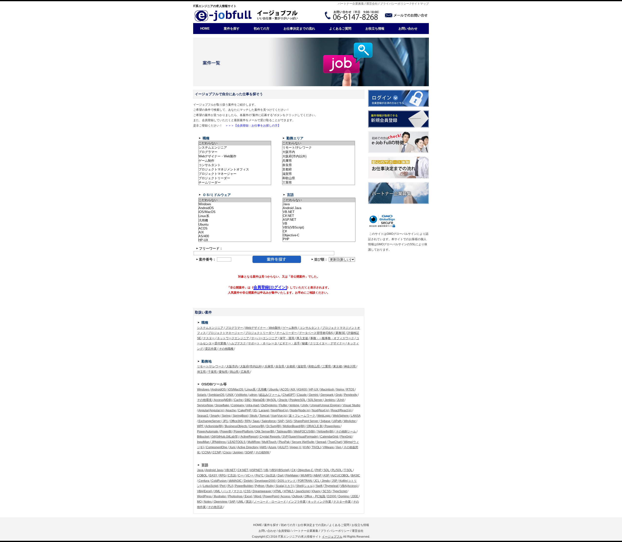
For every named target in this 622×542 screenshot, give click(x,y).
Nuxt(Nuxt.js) (320, 410)
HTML (277, 491)
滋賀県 (302, 366)
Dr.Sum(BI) (274, 426)
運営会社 (372, 3)
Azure (272, 447)
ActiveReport (249, 436)
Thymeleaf (331, 486)
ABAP (317, 475)
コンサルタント (310, 328)
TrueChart (335, 442)
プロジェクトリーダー (259, 333)
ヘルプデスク (237, 343)
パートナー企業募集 (351, 3)
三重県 (326, 366)
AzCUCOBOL (340, 475)
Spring (226, 415)
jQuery (316, 491)
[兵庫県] (318, 161)
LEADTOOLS (236, 442)
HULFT (283, 447)
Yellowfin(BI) (325, 431)
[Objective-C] (319, 235)
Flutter (283, 405)
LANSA (355, 415)
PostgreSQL (297, 400)
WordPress (204, 496)
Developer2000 (265, 481)
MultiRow (254, 442)
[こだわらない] (235, 143)
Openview (220, 501)
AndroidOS (218, 389)
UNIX (230, 395)
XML (217, 491)
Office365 (236, 421)
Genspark (327, 395)
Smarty (215, 415)
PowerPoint (271, 496)
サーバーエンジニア (264, 338)
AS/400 (302, 389)
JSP (334, 481)
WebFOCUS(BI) (304, 431)
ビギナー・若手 (290, 343)
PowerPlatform (243, 431)
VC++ (249, 475)
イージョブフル (332, 536)
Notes (207, 501)
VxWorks (241, 395)
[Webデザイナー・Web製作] (235, 156)
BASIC (355, 475)
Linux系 (250, 389)
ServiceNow (205, 405)
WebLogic (324, 415)
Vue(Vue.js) (278, 415)
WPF (200, 426)
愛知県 (223, 371)
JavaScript (302, 491)
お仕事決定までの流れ (299, 28)
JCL (316, 481)
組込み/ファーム (270, 395)
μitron (253, 395)
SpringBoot (240, 415)
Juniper (238, 452)
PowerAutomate (208, 431)
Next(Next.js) (279, 410)
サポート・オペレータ (262, 343)
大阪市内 (232, 366)
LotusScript (210, 486)
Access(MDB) (223, 400)
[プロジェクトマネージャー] (235, 174)
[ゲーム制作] (235, 161)
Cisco (227, 452)
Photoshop (235, 496)
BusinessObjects (236, 426)
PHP (318, 470)
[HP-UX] (235, 240)
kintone (294, 405)
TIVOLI (316, 447)
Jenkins (330, 400)
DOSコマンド (286, 481)
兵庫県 (269, 366)
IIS (255, 410)
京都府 (291, 366)
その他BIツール (346, 431)
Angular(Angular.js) (211, 410)
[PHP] (319, 239)
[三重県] (318, 182)
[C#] (319, 231)
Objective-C (305, 470)
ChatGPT (288, 395)
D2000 (332, 496)
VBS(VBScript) (279, 470)
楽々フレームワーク (302, 415)
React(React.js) (341, 410)
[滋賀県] (318, 174)
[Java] (319, 204)
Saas (256, 421)
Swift (319, 486)
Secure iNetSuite (303, 442)
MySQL (271, 400)
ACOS (284, 389)
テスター (209, 338)
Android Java (214, 470)
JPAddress (218, 442)
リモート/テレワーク (211, 366)
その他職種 (226, 348)
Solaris (202, 395)
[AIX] (235, 232)
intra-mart (253, 405)
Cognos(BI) (257, 426)
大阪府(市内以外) (251, 366)
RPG (222, 475)
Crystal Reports (270, 436)
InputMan (203, 442)
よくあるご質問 (340, 28)
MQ (199, 501)
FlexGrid (346, 436)
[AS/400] (235, 236)
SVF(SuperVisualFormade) (300, 436)
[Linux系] (235, 216)
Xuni (232, 447)
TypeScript (339, 491)
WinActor (349, 421)
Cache (238, 400)
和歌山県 (314, 366)
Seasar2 (203, 415)
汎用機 (262, 389)
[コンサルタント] (235, 165)
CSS (247, 491)
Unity (305, 405)
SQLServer (315, 400)
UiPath (337, 421)
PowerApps (332, 426)
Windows (203, 389)
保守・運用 (287, 338)
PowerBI (226, 431)
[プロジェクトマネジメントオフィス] (235, 169)
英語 (248, 501)
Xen (338, 447)
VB (266, 470)
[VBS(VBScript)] (319, 227)
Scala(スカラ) (285, 486)
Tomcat (264, 415)
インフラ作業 (296, 501)
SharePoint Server (306, 421)
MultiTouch (269, 442)
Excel (248, 496)
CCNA (206, 452)
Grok (339, 395)
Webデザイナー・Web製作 (262, 328)
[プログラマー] (235, 152)
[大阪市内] (318, 152)
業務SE (340, 333)
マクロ (238, 491)
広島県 (245, 371)
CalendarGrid (329, 436)
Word (257, 496)
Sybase (325, 421)
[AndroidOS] (235, 208)
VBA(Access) (349, 486)
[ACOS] (235, 228)
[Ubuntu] (235, 225)
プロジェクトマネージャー (225, 333)
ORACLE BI (314, 426)
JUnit (340, 400)
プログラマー (234, 328)
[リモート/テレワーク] (318, 147)
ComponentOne (216, 447)
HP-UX (313, 389)
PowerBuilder (244, 486)
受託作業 (210, 348)
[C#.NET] (319, 216)
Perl (222, 486)
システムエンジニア (210, 328)
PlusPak (284, 442)
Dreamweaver (262, 491)
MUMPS (306, 475)
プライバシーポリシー (394, 3)
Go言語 (270, 475)
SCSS (326, 491)
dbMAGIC (235, 481)
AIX (293, 389)
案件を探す (232, 28)
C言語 (232, 475)
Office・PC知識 (315, 496)
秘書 (305, 343)
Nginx (340, 389)
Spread (321, 442)
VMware (328, 447)
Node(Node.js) (300, 410)
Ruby (270, 486)
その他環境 (204, 400)
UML (240, 501)
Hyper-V (295, 447)
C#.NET (243, 470)
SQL (326, 470)
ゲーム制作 (290, 328)
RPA (247, 421)
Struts (253, 415)
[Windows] (235, 204)
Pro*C (259, 475)
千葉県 (212, 371)
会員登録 (284, 531)
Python (259, 486)
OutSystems (269, 405)
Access (285, 496)
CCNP (217, 452)
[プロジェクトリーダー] (235, 178)
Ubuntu (273, 389)
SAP (281, 421)
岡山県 (234, 371)
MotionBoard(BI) (293, 426)
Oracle (283, 400)
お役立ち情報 (374, 28)
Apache (231, 410)
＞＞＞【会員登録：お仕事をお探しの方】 (251, 125)
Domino (344, 496)
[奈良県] (318, 165)
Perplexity (350, 395)
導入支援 (302, 338)
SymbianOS (216, 395)
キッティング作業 (319, 501)
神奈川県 (349, 366)
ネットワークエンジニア (233, 338)
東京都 (337, 366)
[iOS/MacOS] (235, 212)
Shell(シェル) (304, 486)
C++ (240, 475)
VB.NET (230, 470)
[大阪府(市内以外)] (318, 156)
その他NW (262, 452)
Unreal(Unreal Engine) (325, 405)
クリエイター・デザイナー (327, 343)
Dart (280, 475)
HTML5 (288, 491)
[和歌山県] (318, 178)
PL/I (230, 486)
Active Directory (248, 447)
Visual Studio (351, 405)
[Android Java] (319, 208)
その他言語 (215, 507)
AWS (263, 447)
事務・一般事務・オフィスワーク (332, 338)
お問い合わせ (407, 28)
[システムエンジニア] (235, 147)
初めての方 (261, 28)
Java (200, 470)
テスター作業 (342, 501)
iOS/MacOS (235, 389)
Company (238, 405)
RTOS (350, 389)
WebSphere (340, 415)
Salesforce (268, 421)
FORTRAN (305, 481)
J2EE (354, 496)
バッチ (227, 491)
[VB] (319, 224)
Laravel (264, 410)
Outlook (297, 496)
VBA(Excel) (205, 491)
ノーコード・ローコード (270, 501)
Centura (204, 481)
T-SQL (348, 470)
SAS (289, 421)
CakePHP (244, 410)
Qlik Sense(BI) (265, 431)
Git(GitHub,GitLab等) (225, 436)
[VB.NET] (319, 212)
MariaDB (258, 400)
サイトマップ (420, 3)
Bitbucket (203, 436)
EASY (213, 475)
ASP (326, 475)
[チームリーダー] (235, 182)
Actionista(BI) (214, 426)
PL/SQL (337, 470)
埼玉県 (202, 371)
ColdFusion (219, 481)
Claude (301, 395)
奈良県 (280, 366)
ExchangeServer (209, 421)
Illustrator (220, 496)
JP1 (225, 421)
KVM (306, 447)
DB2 (247, 400)
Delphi (248, 481)
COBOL (202, 475)
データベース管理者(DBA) (316, 333)
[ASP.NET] (319, 220)
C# (293, 470)
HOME (205, 28)
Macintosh (327, 389)
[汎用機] (235, 220)
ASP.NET (256, 470)
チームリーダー (287, 333)
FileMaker (292, 475)
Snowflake (222, 405)
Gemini (313, 395)
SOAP (249, 452)
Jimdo (325, 481)
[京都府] (318, 169)
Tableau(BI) (284, 431)
